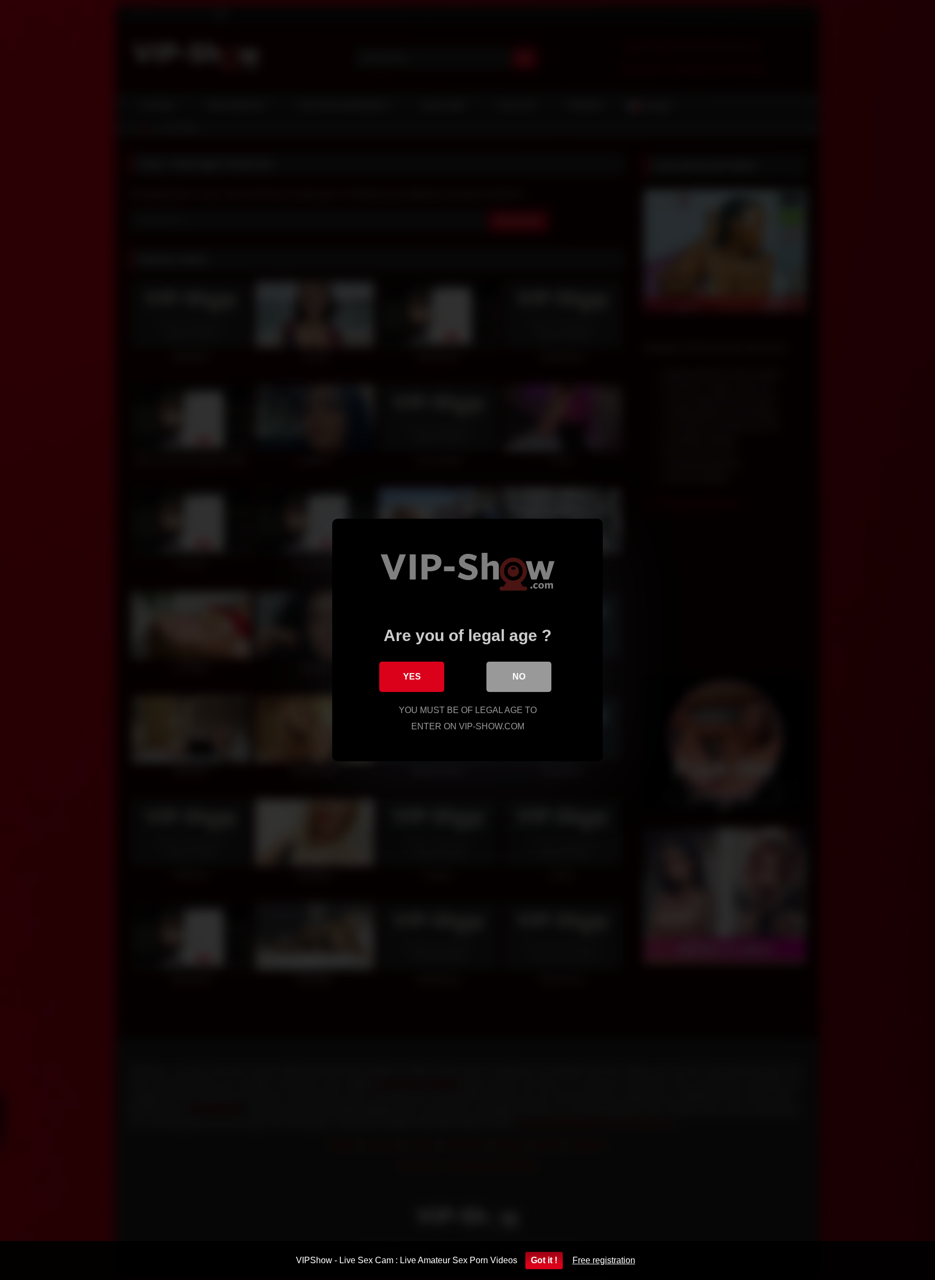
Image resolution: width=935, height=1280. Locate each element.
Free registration (603, 1260)
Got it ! (544, 1260)
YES (412, 676)
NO (518, 676)
